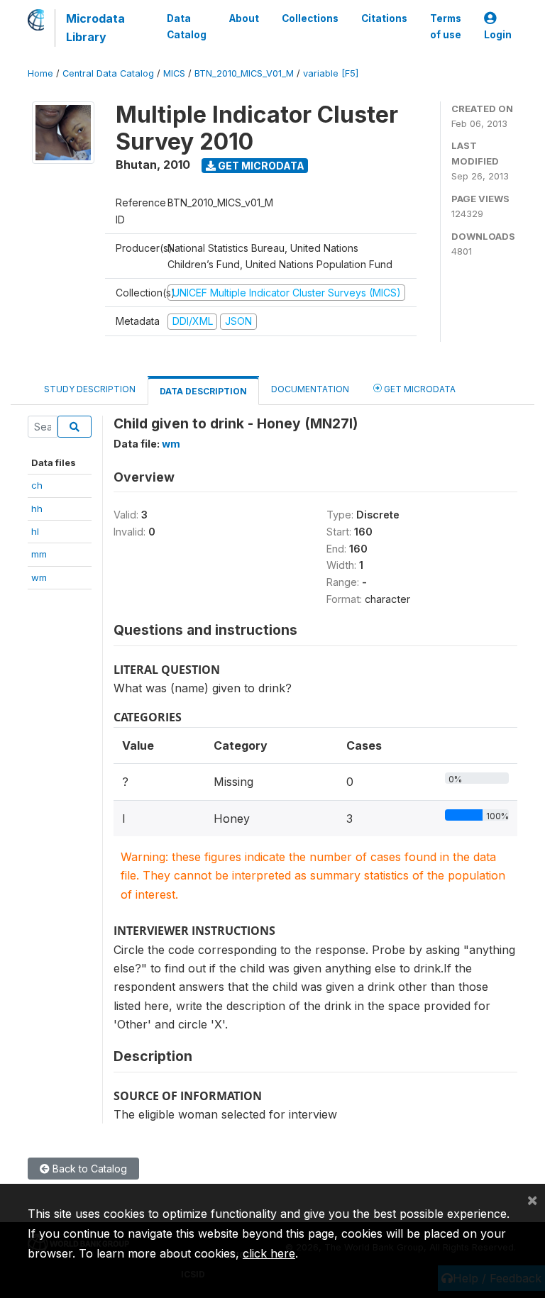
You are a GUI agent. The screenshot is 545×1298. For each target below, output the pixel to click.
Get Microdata (260, 166)
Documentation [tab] (310, 389)
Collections (310, 18)
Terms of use (445, 26)
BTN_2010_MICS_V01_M (244, 73)
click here (269, 1253)
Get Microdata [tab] (419, 389)
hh (37, 508)
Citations (384, 18)
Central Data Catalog (108, 73)
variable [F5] (330, 73)
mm (39, 554)
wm (39, 577)
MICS (174, 73)
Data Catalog (187, 26)
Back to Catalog (88, 1169)
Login (498, 34)
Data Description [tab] (203, 391)
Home (40, 73)
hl (35, 531)
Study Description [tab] (90, 389)
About (244, 18)
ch (37, 485)
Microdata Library (95, 27)
